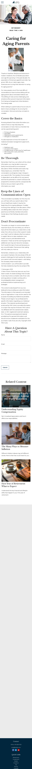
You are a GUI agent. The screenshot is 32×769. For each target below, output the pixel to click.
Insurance (16, 763)
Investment (16, 759)
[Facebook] (13, 750)
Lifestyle (16, 768)
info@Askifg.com (16, 747)
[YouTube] (19, 750)
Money (16, 766)
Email (3, 344)
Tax (16, 764)
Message (4, 353)
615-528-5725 (18, 744)
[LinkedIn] (16, 750)
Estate (16, 761)
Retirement (16, 757)
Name (3, 335)
